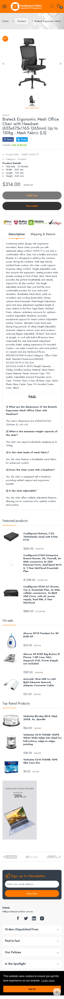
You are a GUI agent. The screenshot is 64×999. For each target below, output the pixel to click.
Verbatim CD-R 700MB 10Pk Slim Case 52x (40, 761)
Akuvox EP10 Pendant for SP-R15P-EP (41, 635)
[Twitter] (26, 919)
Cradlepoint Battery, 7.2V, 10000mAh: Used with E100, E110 (40, 537)
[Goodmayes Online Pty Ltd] (26, 6)
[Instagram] (42, 919)
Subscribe (32, 893)
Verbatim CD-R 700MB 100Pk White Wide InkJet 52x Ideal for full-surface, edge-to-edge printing (42, 739)
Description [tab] (17, 234)
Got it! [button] (32, 989)
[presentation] (4, 856)
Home (5, 21)
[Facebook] (18, 919)
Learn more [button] (48, 980)
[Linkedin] (34, 919)
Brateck (5, 115)
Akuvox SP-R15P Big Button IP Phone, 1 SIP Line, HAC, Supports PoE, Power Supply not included (41, 659)
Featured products (15, 520)
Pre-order (32, 206)
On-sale (7, 620)
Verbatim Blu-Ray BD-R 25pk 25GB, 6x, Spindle (40, 718)
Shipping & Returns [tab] (43, 234)
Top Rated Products (16, 703)
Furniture (21, 21)
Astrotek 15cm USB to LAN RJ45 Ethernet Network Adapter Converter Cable (39, 682)
